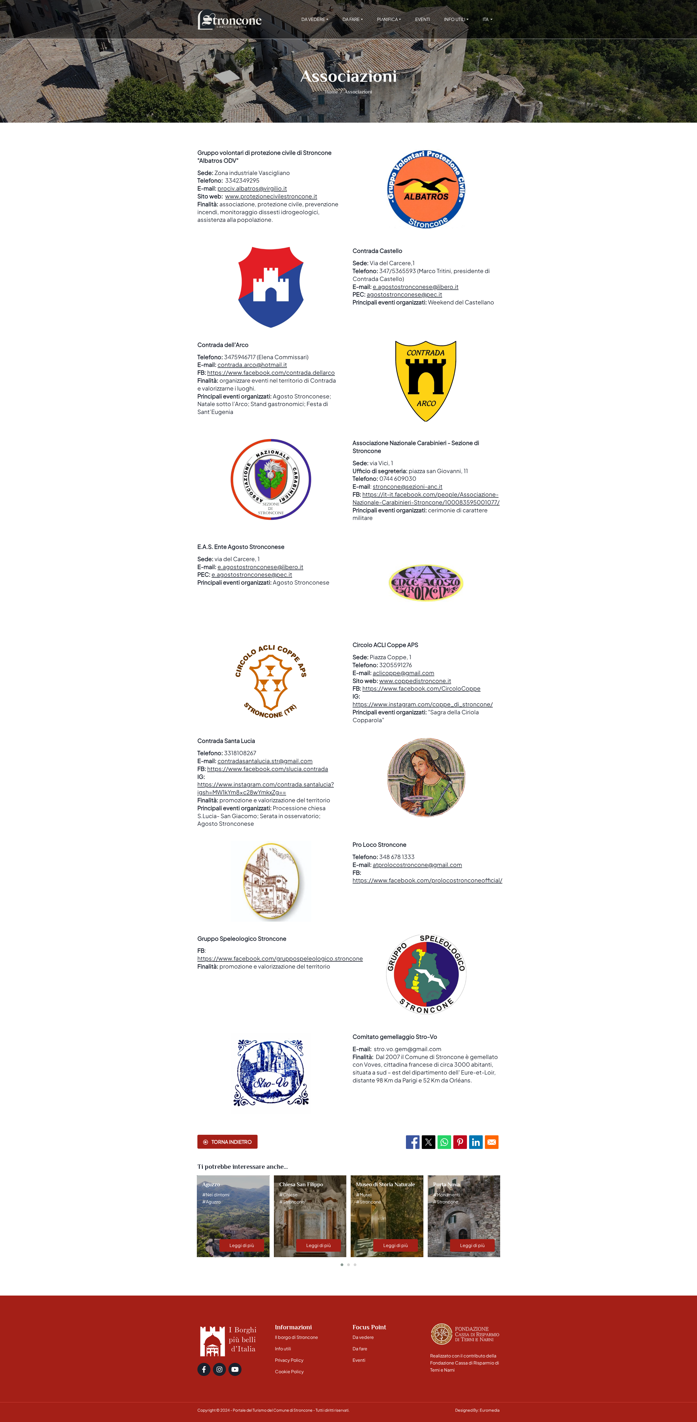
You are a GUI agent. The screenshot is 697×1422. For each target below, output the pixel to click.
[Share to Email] (492, 1142)
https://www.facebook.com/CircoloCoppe (421, 688)
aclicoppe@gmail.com (403, 672)
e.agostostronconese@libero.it (415, 286)
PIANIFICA (387, 19)
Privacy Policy (289, 1360)
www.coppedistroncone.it (415, 680)
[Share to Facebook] (413, 1142)
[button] (342, 1264)
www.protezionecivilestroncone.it (271, 196)
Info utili (283, 1348)
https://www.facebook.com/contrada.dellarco (271, 372)
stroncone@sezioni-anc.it (407, 486)
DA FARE (351, 19)
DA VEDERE (313, 19)
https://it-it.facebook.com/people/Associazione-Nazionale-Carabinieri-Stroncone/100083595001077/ (426, 498)
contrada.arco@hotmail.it (252, 364)
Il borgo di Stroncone (296, 1337)
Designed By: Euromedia (477, 1410)
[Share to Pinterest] (460, 1142)
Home (331, 92)
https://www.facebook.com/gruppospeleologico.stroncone (280, 958)
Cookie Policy (289, 1371)
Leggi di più (242, 1245)
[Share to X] (428, 1142)
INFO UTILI (454, 19)
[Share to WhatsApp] (444, 1142)
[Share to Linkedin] (476, 1142)
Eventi (359, 1360)
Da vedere (363, 1337)
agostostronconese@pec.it (404, 294)
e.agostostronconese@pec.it (252, 574)
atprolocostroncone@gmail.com (417, 864)
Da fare (360, 1348)
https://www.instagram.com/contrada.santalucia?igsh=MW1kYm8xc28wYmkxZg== (265, 788)
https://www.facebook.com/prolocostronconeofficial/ (427, 880)
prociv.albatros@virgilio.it (252, 188)
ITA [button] (486, 19)
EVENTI (422, 19)
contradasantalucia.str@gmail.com (265, 760)
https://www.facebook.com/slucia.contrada (267, 768)
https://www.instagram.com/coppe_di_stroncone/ (423, 704)
